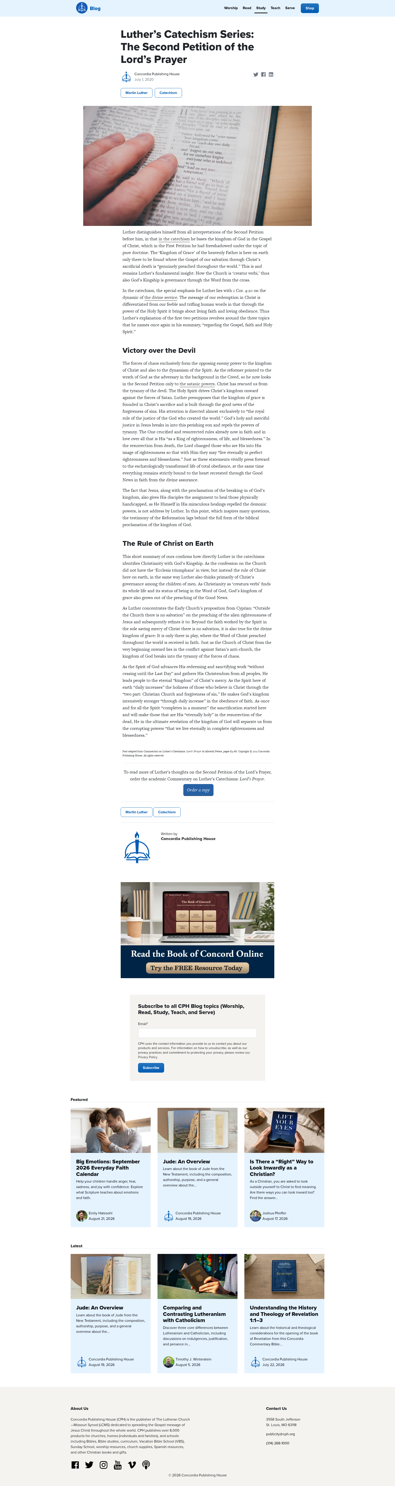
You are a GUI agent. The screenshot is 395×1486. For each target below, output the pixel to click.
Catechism (168, 92)
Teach (275, 8)
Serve (290, 8)
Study (261, 8)
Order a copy (198, 790)
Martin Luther (136, 92)
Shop (310, 8)
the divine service (160, 297)
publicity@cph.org (280, 1433)
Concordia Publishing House (157, 73)
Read (247, 8)
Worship (231, 8)
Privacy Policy (147, 1057)
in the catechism (174, 239)
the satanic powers (197, 384)
